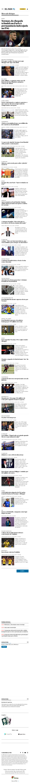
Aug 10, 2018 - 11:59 (15, 107)
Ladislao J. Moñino (5, 127)
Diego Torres (4, 65)
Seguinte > (22, 570)
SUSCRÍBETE (22, 9)
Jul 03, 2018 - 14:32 (11, 303)
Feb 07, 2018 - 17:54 (14, 363)
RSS (15, 772)
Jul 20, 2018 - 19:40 (13, 186)
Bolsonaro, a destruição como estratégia (14, 624)
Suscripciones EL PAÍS (20, 771)
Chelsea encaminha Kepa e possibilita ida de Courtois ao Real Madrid (14, 124)
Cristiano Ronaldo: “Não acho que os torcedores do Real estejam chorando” (13, 222)
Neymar (3, 18)
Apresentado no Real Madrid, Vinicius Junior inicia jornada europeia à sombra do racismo (14, 204)
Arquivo (3, 715)
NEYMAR (3, 338)
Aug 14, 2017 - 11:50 (16, 554)
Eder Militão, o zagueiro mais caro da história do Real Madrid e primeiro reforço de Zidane (13, 82)
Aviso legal (18, 769)
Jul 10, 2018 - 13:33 (15, 264)
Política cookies (23, 769)
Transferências (4, 121)
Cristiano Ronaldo (5, 278)
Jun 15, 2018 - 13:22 (11, 324)
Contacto (5, 769)
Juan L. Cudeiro (4, 382)
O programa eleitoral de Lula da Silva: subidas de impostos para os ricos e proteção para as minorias (14, 631)
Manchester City (4, 396)
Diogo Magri (9, 86)
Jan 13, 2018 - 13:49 (16, 439)
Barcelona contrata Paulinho (10, 552)
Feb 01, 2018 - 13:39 (12, 382)
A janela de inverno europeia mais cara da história (14, 379)
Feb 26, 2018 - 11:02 (11, 343)
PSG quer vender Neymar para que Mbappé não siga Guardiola (12, 62)
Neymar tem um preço (8, 417)
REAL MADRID (4, 79)
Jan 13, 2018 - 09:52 (12, 457)
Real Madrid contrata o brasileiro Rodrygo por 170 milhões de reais (12, 321)
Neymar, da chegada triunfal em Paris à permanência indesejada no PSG (14, 24)
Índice (18, 772)
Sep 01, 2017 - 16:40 (16, 496)
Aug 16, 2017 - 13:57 (16, 536)
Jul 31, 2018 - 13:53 (20, 146)
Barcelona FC (4, 550)
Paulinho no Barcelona (6, 531)
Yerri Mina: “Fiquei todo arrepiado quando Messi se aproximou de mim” (14, 436)
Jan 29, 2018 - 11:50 (11, 420)
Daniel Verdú (4, 225)
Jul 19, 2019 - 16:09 (14, 65)
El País (2, 186)
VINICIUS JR (3, 200)
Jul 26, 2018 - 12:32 (12, 167)
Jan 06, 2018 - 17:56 (17, 475)
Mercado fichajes (8, 14)
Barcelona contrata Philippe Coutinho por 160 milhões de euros (14, 472)
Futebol (3, 490)
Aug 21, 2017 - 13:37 (11, 515)
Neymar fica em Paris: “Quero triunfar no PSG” (14, 183)
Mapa (15, 771)
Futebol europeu (5, 100)
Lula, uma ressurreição (10, 627)
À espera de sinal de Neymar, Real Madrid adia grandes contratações (14, 143)
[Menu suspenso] (2, 9)
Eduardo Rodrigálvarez (6, 402)
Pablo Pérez (3, 86)
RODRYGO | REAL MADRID (6, 318)
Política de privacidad (9, 771)
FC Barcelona (4, 161)
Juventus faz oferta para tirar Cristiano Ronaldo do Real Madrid (14, 280)
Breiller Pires (4, 48)
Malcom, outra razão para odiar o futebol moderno (14, 164)
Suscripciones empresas (9, 772)
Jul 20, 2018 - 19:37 (16, 207)
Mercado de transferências (7, 59)
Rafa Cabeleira (4, 167)
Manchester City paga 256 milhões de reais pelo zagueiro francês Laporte (13, 399)
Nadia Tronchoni (4, 475)
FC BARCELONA (4, 239)
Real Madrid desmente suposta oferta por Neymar (14, 300)
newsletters (4, 642)
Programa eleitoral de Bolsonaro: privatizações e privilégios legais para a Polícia (14, 635)
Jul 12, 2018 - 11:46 (16, 245)
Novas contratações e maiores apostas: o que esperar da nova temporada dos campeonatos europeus (14, 104)
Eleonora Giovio (13, 127)
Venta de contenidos (11, 769)
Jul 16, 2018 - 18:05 (14, 225)
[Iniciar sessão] (27, 9)
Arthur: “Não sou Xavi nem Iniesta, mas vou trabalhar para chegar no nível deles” (14, 242)
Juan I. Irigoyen (4, 439)
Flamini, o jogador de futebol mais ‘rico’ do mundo (14, 360)
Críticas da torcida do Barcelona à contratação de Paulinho (12, 533)
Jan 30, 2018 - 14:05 (19, 402)
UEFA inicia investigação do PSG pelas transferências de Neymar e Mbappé (13, 493)
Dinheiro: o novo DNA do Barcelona (12, 455)
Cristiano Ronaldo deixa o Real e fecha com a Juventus (13, 261)
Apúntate (4, 646)
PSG (2, 510)
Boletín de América (6, 702)
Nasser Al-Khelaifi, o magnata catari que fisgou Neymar (14, 512)
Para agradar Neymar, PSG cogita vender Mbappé (14, 340)
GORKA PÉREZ (4, 363)
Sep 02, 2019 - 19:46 (16, 48)
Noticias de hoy (22, 772)
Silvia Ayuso (3, 515)
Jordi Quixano (4, 245)
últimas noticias (5, 622)
